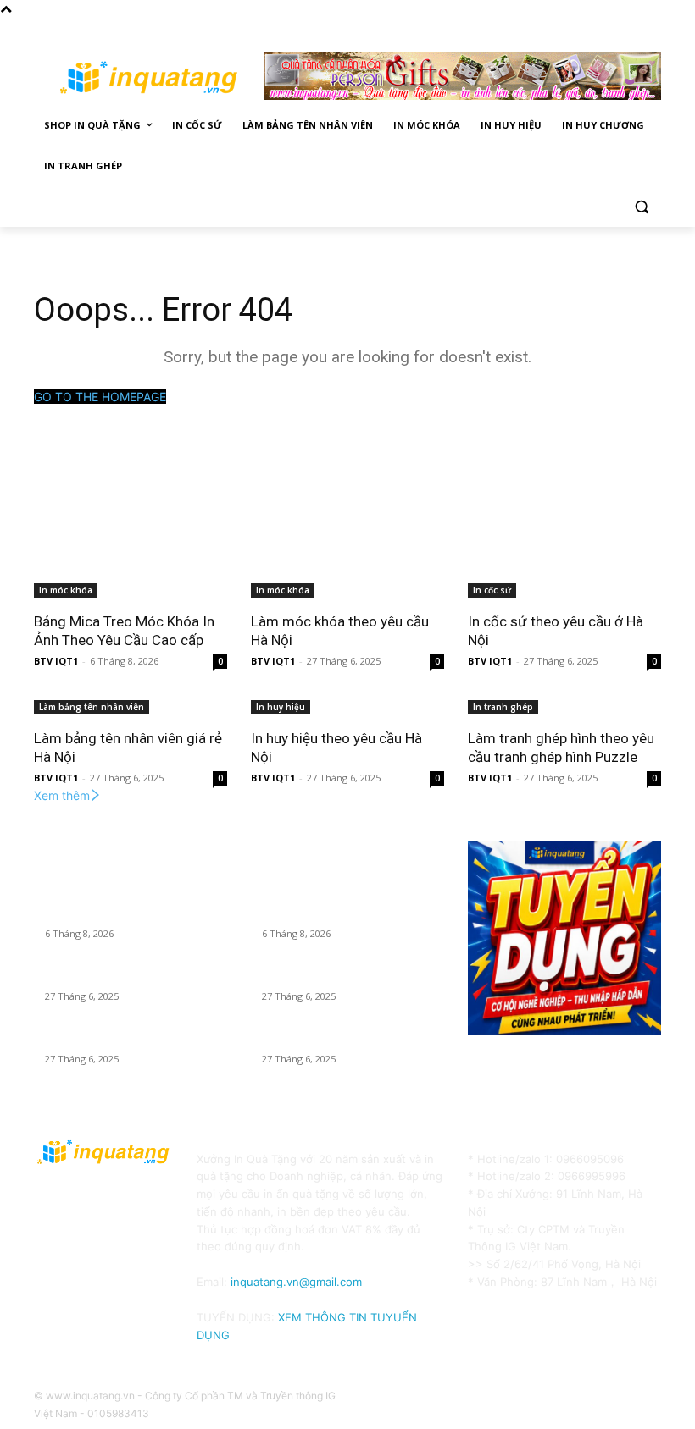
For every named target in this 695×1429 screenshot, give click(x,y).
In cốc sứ (492, 590)
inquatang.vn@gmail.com (296, 1281)
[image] (564, 938)
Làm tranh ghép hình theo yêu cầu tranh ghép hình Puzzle (561, 747)
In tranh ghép (503, 707)
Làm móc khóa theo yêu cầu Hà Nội (128, 977)
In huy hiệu (280, 707)
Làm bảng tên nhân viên (91, 707)
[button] (641, 207)
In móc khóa (65, 590)
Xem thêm (62, 795)
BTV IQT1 (56, 660)
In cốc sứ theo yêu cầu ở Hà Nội (119, 1040)
